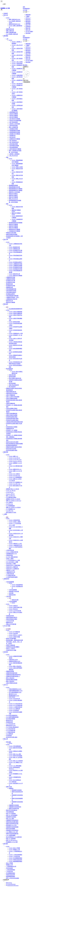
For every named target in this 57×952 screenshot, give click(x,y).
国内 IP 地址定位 (10, 678)
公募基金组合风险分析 (11, 299)
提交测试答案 (12, 383)
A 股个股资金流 (13, 140)
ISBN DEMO (12, 697)
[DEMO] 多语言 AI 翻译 (15, 521)
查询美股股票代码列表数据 (15, 222)
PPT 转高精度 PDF (10, 509)
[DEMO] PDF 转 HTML (14, 475)
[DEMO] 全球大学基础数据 (15, 311)
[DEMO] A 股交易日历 (17, 83)
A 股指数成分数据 (13, 128)
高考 (7, 307)
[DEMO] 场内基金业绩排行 (15, 262)
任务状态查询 (9, 868)
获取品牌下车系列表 (14, 591)
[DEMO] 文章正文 (13, 605)
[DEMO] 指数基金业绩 (14, 248)
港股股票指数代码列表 (14, 187)
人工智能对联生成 (10, 732)
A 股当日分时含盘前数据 (15, 120)
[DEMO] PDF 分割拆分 (14, 474)
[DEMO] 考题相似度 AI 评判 (16, 333)
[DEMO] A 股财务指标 (17, 63)
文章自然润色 (9, 555)
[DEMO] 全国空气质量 (14, 636)
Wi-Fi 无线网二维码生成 (12, 34)
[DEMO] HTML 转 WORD (15, 459)
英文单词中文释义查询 (11, 737)
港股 (7, 157)
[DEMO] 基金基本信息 (14, 247)
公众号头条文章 (10, 620)
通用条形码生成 (10, 29)
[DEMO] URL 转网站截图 (15, 765)
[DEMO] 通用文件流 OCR (15, 469)
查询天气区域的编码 (11, 638)
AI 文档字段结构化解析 (12, 577)
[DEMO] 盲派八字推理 (14, 848)
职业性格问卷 (9, 368)
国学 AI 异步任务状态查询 (12, 878)
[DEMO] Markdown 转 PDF (15, 461)
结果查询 (11, 788)
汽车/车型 (8, 596)
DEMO (7, 17)
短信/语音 (8, 742)
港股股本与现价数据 (11, 232)
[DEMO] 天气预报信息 (14, 631)
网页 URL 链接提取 (11, 838)
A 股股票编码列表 (13, 112)
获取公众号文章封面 (11, 624)
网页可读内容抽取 (10, 828)
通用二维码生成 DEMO (14, 19)
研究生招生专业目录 (11, 448)
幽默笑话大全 (9, 622)
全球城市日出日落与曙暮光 (12, 646)
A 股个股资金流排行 (14, 142)
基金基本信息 (9, 284)
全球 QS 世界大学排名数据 (12, 396)
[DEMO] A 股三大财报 (17, 61)
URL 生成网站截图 (10, 835)
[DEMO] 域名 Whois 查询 (15, 754)
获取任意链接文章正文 (11, 617)
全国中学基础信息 (10, 403)
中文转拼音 (9, 735)
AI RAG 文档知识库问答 (12, 552)
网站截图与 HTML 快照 (12, 842)
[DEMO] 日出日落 (13, 633)
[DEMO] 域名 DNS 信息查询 (16, 760)
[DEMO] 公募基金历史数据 (15, 265)
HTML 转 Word (9, 492)
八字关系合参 (9, 871)
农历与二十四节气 (10, 648)
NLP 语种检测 (9, 733)
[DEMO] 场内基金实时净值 (15, 268)
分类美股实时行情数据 (14, 231)
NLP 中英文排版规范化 (11, 715)
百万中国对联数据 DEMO (15, 692)
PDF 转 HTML (9, 504)
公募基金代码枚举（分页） (12, 297)
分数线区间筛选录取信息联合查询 (14, 421)
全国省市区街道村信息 (11, 673)
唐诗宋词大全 (9, 720)
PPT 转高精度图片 (10, 505)
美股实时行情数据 (13, 224)
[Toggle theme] (2, 9)
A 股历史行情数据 (13, 115)
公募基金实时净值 (10, 277)
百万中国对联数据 (10, 718)
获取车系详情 (15, 599)
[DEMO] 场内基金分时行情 (15, 250)
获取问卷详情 (12, 375)
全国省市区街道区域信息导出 (13, 674)
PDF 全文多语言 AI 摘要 (12, 562)
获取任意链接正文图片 (11, 619)
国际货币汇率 (9, 300)
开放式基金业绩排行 (11, 292)
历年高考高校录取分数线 (12, 418)
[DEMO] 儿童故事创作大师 (15, 545)
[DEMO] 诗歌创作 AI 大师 (15, 543)
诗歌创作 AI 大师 (10, 570)
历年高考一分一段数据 (11, 430)
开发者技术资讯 (10, 615)
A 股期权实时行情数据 (14, 139)
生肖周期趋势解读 (10, 873)
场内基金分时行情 (10, 280)
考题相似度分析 (10, 428)
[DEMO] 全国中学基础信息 (15, 313)
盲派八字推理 (9, 863)
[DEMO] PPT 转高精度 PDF (15, 482)
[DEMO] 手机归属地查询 (15, 746)
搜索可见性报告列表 (14, 808)
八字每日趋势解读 (10, 869)
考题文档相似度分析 (11, 391)
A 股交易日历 (12, 137)
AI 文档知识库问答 (10, 575)
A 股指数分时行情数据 (14, 133)
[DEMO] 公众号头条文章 (15, 610)
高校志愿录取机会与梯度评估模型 (14, 443)
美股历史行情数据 (13, 226)
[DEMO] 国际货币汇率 (14, 274)
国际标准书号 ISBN (11, 725)
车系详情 (11, 593)
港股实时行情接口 (13, 193)
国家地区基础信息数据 (11, 679)
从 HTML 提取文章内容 (12, 557)
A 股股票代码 (12, 135)
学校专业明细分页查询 (11, 408)
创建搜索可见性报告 (14, 805)
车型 (10, 598)
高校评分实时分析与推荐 (12, 442)
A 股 (7, 38)
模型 (7, 517)
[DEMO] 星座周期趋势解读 (15, 861)
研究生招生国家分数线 (11, 450)
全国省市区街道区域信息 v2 (13, 676)
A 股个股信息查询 (13, 122)
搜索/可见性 (9, 786)
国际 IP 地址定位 (10, 681)
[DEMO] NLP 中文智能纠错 (15, 705)
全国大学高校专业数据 (11, 415)
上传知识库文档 (10, 550)
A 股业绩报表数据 (13, 147)
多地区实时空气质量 (11, 650)
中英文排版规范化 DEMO (15, 689)
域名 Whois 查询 (10, 818)
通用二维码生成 (10, 30)
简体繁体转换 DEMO (14, 695)
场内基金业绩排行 (10, 294)
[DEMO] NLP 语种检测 (14, 708)
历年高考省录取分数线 (11, 416)
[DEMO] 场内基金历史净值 (15, 267)
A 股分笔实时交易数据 (14, 118)
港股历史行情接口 (13, 195)
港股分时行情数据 (13, 197)
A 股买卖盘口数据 (13, 144)
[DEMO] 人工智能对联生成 (15, 707)
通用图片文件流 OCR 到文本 (13, 499)
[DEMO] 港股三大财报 (17, 167)
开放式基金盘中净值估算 (12, 295)
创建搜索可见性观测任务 (15, 806)
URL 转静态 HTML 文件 (12, 832)
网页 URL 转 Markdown (11, 840)
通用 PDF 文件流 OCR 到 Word (13, 500)
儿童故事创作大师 (10, 572)
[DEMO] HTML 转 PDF (14, 458)
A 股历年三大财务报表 (14, 123)
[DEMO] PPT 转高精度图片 (15, 477)
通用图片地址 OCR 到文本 (12, 489)
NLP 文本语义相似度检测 (12, 727)
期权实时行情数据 (10, 302)
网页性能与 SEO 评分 (11, 825)
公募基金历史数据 (10, 279)
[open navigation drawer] (24, 70)
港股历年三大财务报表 (14, 192)
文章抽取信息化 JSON (11, 553)
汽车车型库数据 (10, 581)
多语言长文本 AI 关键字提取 (13, 565)
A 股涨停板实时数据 (14, 145)
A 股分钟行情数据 (13, 117)
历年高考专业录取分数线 (12, 420)
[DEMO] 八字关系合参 (14, 856)
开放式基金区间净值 (11, 290)
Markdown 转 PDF (10, 494)
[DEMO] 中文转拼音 (14, 710)
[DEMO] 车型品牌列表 (17, 584)
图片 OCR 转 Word (10, 495)
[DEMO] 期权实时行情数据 (15, 275)
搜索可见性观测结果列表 (12, 833)
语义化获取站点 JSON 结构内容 (14, 837)
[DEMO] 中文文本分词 (14, 698)
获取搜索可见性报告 (17, 790)
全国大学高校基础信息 (11, 413)
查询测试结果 (12, 376)
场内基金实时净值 (10, 282)
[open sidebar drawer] (2, 1)
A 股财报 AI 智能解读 (14, 154)
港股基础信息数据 (13, 185)
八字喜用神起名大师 (11, 866)
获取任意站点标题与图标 (12, 822)
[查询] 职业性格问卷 (14, 385)
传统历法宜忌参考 (10, 874)
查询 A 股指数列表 (13, 127)
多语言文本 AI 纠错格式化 (12, 568)
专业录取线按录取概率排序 (15, 308)
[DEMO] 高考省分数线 (14, 321)
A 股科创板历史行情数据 (15, 149)
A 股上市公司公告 (13, 155)
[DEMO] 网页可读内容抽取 (15, 755)
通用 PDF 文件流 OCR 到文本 (13, 507)
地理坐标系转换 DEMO (14, 661)
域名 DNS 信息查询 (11, 813)
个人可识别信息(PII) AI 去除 (13, 560)
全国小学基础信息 (10, 395)
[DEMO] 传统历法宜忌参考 (15, 859)
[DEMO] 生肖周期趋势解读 (15, 858)
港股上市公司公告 (13, 198)
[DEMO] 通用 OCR (13, 456)
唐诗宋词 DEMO (13, 694)
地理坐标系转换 (10, 671)
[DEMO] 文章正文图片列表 (15, 607)
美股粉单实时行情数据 (14, 229)
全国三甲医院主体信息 (11, 683)
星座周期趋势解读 (10, 876)
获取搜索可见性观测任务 (12, 830)
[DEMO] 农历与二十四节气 (15, 635)
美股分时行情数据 (13, 227)
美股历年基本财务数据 (11, 234)
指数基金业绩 (9, 287)
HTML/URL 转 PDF (11, 490)
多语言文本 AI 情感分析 (12, 567)
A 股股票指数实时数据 (14, 130)
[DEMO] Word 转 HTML (15, 484)
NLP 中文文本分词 (10, 723)
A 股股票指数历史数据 (14, 132)
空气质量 (8, 628)
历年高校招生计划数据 (11, 426)
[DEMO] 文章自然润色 (14, 520)
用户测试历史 (12, 386)
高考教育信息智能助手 (11, 445)
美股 (7, 203)
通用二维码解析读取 (11, 32)
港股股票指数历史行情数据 (15, 190)
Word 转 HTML (9, 510)
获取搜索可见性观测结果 (12, 827)
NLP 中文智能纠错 (10, 730)
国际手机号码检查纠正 (11, 810)
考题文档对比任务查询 (11, 393)
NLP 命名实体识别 (10, 728)
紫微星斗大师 (9, 864)
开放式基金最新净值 (11, 289)
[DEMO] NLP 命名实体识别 (15, 703)
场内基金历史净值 (10, 285)
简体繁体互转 (9, 722)
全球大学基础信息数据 (11, 398)
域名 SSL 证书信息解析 (11, 815)
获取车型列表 (12, 594)
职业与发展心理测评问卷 (15, 378)
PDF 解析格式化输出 (11, 497)
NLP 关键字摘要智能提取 (12, 717)
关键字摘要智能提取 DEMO (16, 690)
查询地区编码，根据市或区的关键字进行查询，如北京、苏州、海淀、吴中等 (14, 642)
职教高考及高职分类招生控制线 (14, 447)
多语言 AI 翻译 (9, 558)
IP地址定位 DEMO (13, 659)
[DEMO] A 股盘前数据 (17, 75)
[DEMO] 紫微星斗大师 (14, 849)
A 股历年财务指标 (13, 125)
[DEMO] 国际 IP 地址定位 (15, 666)
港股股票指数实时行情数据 (15, 188)
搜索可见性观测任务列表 (12, 823)
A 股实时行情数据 (13, 113)
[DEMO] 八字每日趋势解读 (15, 854)
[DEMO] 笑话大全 (13, 609)
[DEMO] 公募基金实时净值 (15, 263)
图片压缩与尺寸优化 (11, 512)
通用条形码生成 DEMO (14, 24)
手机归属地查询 (10, 811)
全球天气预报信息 (10, 645)
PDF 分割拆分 (9, 502)
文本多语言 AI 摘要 (11, 563)
